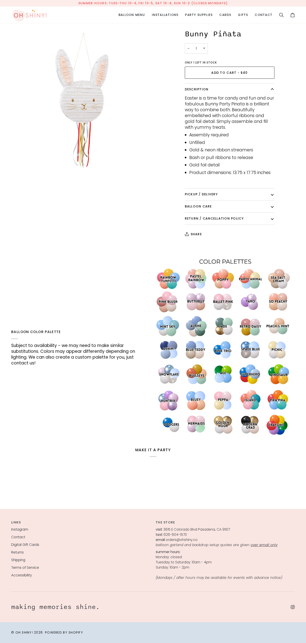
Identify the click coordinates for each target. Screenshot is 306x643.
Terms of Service (25, 567)
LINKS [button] (16, 522)
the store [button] (165, 522)
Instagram (19, 529)
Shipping (18, 560)
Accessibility (21, 575)
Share (196, 234)
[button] (132, 15)
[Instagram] (293, 607)
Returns (17, 552)
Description (197, 89)
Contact (18, 537)
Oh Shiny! (24, 632)
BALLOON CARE (198, 206)
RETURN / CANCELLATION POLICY (214, 218)
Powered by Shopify (64, 632)
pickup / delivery (201, 194)
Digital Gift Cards (25, 544)
